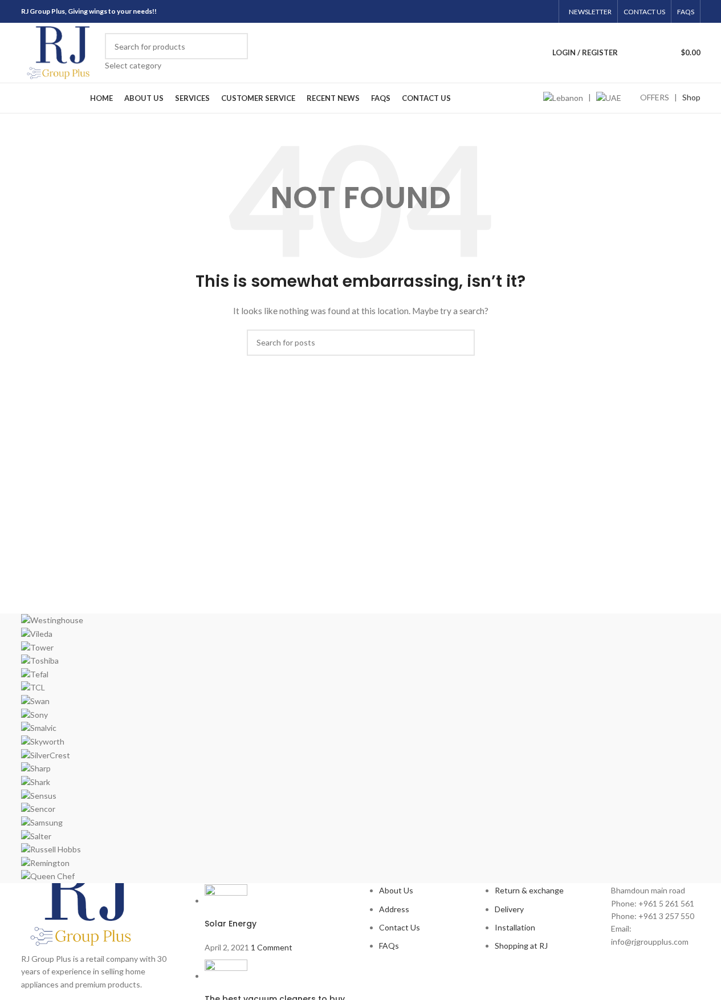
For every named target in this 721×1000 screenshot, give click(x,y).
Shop (691, 97)
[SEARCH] (235, 52)
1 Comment (271, 947)
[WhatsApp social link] (545, 11)
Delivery (509, 909)
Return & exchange (529, 890)
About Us (396, 890)
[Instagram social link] (517, 11)
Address (394, 909)
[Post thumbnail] (226, 900)
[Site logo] (60, 51)
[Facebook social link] (502, 11)
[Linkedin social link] (531, 11)
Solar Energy (230, 923)
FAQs (389, 945)
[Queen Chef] (361, 748)
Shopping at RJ (521, 945)
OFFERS (654, 97)
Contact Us (399, 927)
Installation (515, 927)
